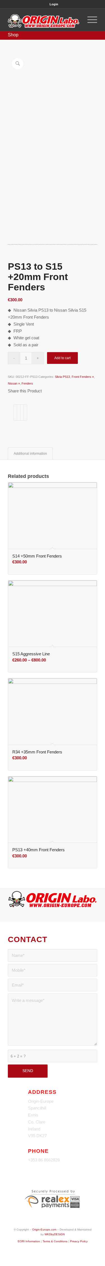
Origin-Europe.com (44, 1229)
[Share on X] (18, 412)
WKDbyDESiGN (55, 1234)
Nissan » (14, 383)
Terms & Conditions (55, 1241)
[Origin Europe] (43, 20)
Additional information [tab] (30, 454)
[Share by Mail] (25, 412)
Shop (13, 34)
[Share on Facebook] (15, 412)
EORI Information (29, 1241)
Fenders (27, 383)
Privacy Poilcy (79, 1241)
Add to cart (62, 358)
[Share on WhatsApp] (22, 412)
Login (54, 4)
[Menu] (89, 20)
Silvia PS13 (62, 376)
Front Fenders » (83, 376)
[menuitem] (54, 4)
